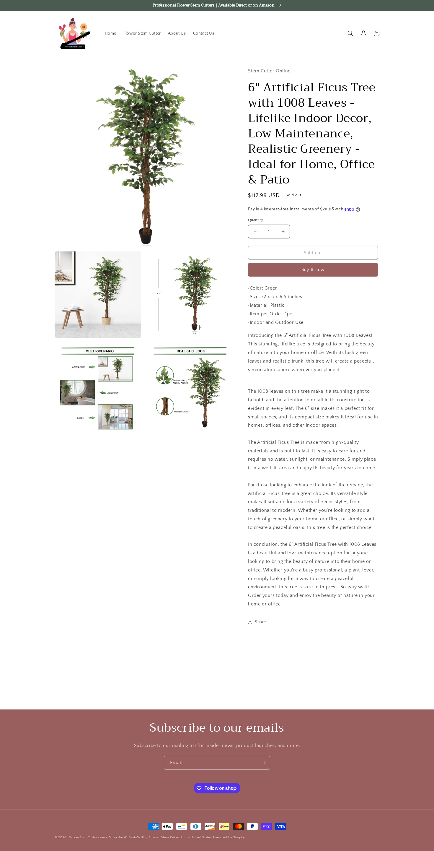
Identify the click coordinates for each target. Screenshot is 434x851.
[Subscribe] (263, 763)
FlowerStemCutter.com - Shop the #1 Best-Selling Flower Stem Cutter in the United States (140, 837)
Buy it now (312, 269)
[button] (350, 33)
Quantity (255, 220)
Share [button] (260, 622)
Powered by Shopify (229, 837)
